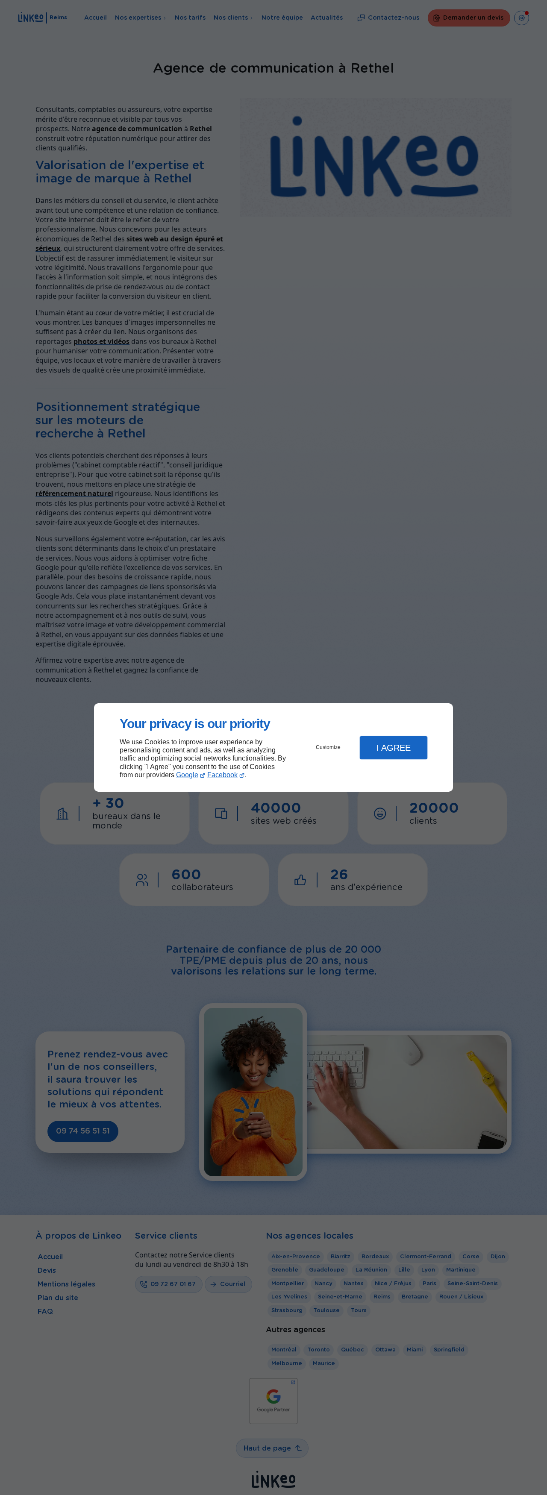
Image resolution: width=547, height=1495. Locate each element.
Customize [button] (328, 747)
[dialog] (273, 747)
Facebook (222, 774)
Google (187, 774)
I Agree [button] (393, 747)
